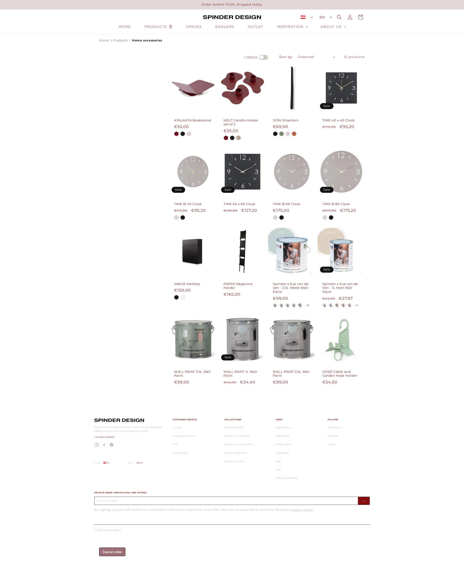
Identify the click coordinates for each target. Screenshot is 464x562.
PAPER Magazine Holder (238, 286)
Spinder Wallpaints (235, 452)
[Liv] (281, 305)
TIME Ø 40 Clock (188, 204)
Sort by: (286, 57)
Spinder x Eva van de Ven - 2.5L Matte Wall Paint (291, 288)
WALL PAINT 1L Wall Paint (240, 373)
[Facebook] (104, 444)
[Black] (182, 133)
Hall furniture (284, 427)
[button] (292, 27)
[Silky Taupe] (189, 133)
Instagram (334, 427)
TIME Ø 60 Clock (286, 204)
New (278, 461)
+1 (356, 305)
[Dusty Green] (281, 133)
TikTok (331, 444)
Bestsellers (282, 452)
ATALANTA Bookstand (192, 120)
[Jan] (337, 305)
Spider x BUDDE (234, 427)
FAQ (175, 444)
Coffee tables (283, 444)
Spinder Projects (234, 461)
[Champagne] (238, 137)
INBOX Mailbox (187, 283)
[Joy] (275, 305)
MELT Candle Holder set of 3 (241, 122)
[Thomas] (287, 305)
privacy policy (302, 509)
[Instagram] (96, 444)
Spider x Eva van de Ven (238, 444)
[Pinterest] (111, 444)
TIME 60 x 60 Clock (239, 204)
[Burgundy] (176, 133)
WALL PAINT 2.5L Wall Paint (192, 373)
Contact (177, 427)
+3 (307, 305)
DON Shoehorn (286, 120)
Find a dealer (180, 452)
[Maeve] (350, 305)
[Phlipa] (294, 305)
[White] (182, 297)
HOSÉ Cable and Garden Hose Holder (339, 373)
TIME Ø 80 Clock (336, 204)
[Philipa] (331, 305)
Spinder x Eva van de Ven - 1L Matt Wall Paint (340, 288)
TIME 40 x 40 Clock (338, 120)
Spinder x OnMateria (236, 436)
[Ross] (343, 305)
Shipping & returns (184, 436)
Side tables (282, 436)
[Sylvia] (300, 305)
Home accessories (286, 478)
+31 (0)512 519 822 (104, 437)
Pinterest (333, 436)
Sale (278, 469)
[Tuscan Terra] (294, 133)
